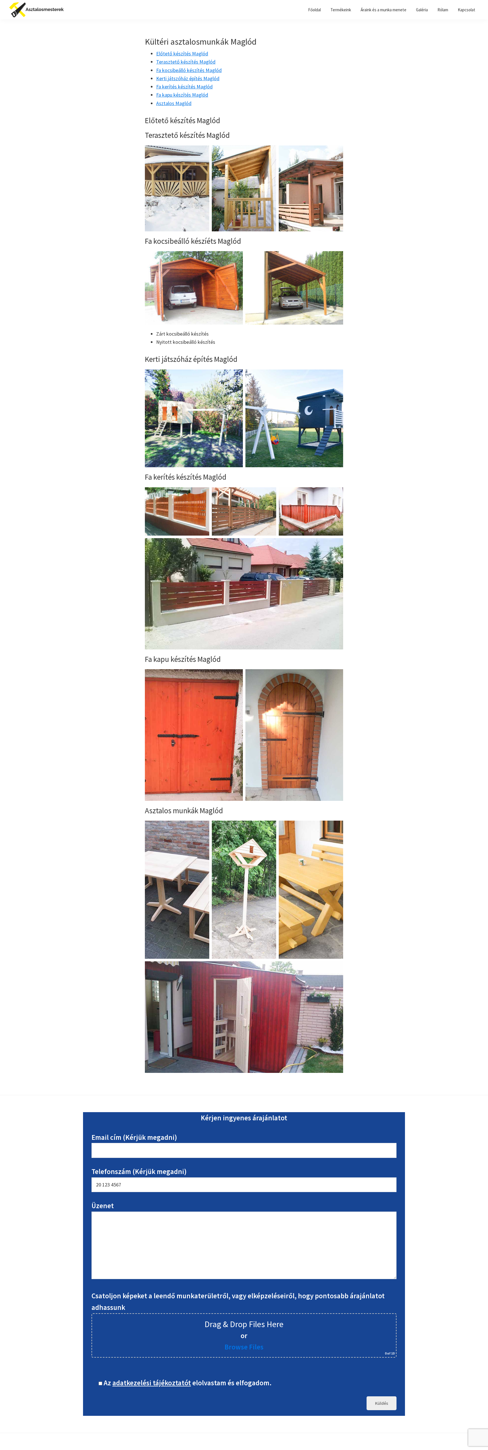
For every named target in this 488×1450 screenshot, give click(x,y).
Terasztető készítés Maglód (185, 61)
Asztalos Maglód (173, 103)
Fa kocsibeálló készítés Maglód (189, 70)
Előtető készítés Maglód (182, 53)
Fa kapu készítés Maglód (182, 95)
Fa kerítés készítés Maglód (184, 86)
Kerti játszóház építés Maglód (187, 78)
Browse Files (244, 1346)
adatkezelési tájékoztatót (151, 1382)
